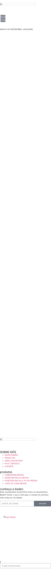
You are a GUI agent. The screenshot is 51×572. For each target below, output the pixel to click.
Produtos (9, 532)
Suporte (8, 549)
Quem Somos (11, 526)
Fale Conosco (11, 544)
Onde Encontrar (12, 538)
